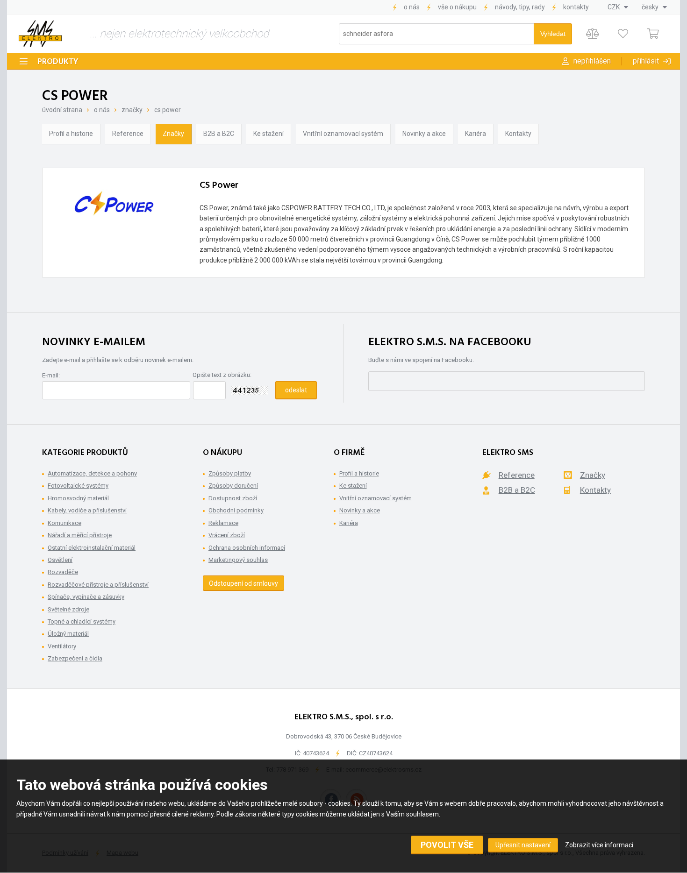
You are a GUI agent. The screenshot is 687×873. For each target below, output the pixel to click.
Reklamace (223, 522)
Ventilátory (62, 646)
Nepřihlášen (592, 61)
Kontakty (576, 7)
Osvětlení (60, 559)
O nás (412, 7)
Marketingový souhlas (238, 559)
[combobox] (617, 7)
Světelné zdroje (68, 609)
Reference (127, 133)
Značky (132, 110)
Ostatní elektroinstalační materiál (92, 547)
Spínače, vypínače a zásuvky (86, 596)
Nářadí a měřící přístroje (80, 535)
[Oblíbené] (622, 33)
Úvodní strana (62, 110)
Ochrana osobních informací (246, 547)
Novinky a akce (424, 133)
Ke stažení (268, 133)
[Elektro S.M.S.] (40, 33)
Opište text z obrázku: (222, 374)
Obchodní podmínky (236, 510)
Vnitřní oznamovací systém (343, 133)
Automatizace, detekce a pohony (92, 473)
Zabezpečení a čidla (75, 658)
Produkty (58, 62)
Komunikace (64, 522)
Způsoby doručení (233, 485)
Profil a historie (71, 133)
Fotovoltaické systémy (78, 485)
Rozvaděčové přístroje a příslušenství (98, 584)
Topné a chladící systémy (81, 621)
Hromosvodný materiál (78, 498)
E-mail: (51, 375)
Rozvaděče (63, 571)
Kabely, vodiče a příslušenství (87, 510)
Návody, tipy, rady (520, 7)
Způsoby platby (229, 473)
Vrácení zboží (226, 535)
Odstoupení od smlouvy (243, 583)
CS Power (167, 110)
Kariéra (475, 133)
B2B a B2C (218, 133)
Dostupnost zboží (232, 498)
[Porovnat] (592, 33)
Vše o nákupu (457, 7)
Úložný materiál (68, 633)
